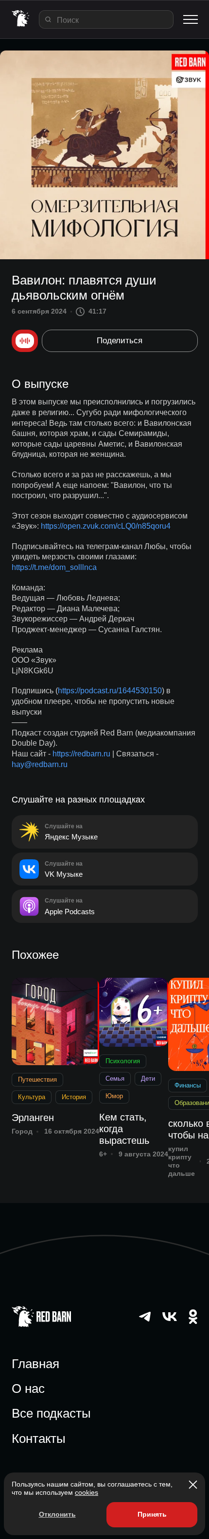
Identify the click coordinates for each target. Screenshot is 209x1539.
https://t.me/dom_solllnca (54, 567)
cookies (86, 1492)
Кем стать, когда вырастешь (124, 1129)
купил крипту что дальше (181, 1161)
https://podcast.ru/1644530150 (110, 690)
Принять (152, 1514)
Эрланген (33, 1117)
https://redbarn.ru (81, 754)
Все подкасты (51, 1413)
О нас (28, 1388)
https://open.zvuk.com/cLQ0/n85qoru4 (106, 526)
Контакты (39, 1438)
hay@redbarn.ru (40, 764)
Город (22, 1131)
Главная (35, 1363)
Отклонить (57, 1514)
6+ (103, 1154)
